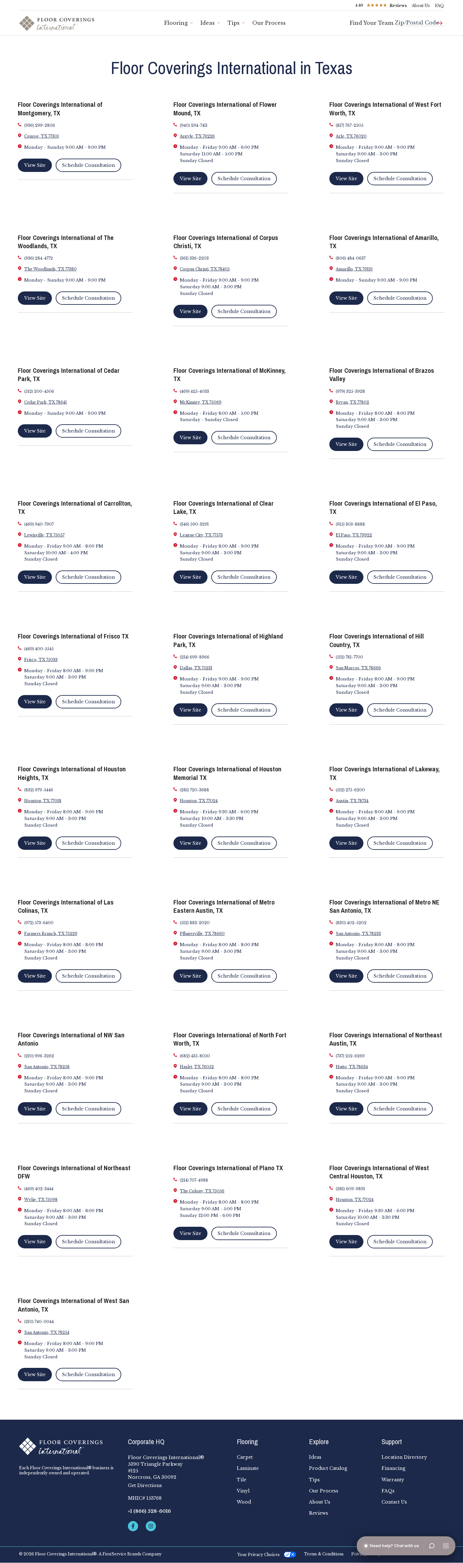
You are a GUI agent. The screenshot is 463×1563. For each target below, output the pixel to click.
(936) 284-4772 (38, 258)
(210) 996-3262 (39, 1056)
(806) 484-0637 (351, 258)
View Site (35, 165)
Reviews (318, 1513)
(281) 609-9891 (350, 1188)
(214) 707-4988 (194, 1180)
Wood (244, 1502)
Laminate (248, 1468)
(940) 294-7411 (193, 125)
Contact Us (394, 1502)
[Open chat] (431, 1546)
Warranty (393, 1480)
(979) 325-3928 (350, 391)
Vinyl (243, 1491)
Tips (234, 23)
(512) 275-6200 (350, 790)
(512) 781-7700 (349, 657)
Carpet (245, 1457)
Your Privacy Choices (258, 1554)
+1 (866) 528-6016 (149, 1511)
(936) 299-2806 (39, 125)
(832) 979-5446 (38, 790)
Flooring (176, 23)
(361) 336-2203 (194, 258)
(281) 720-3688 (194, 790)
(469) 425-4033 (194, 391)
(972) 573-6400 (38, 922)
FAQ (439, 5)
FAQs (388, 1491)
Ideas (207, 23)
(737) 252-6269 (350, 1056)
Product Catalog (328, 1468)
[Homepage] (68, 1446)
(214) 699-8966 (194, 657)
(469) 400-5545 (39, 648)
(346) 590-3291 (194, 524)
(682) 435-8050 (195, 1056)
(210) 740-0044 (39, 1321)
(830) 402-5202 (351, 922)
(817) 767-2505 (349, 125)
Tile (241, 1480)
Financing (393, 1468)
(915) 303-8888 (350, 524)
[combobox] (419, 20)
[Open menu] (445, 1546)
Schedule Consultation (88, 165)
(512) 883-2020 (195, 922)
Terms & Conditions (324, 1554)
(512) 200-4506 (39, 391)
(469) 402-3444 (38, 1188)
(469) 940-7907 (39, 524)
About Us (421, 5)
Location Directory (404, 1457)
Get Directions (145, 1485)
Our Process (269, 23)
